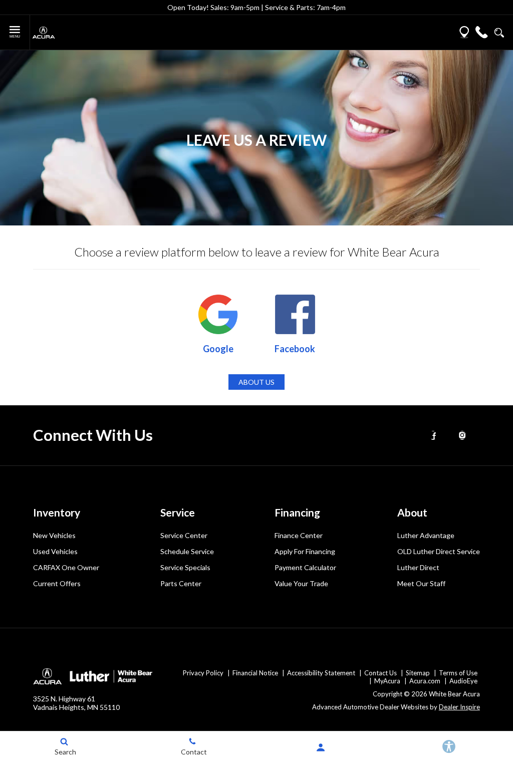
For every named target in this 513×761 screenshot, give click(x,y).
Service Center (183, 535)
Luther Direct (418, 567)
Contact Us (380, 673)
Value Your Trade (301, 583)
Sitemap (418, 673)
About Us (256, 382)
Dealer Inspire (459, 707)
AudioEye (463, 681)
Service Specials (185, 567)
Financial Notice (255, 673)
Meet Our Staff (421, 583)
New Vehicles (54, 535)
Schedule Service (187, 551)
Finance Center (299, 535)
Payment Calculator (305, 567)
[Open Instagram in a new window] (462, 435)
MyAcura (387, 681)
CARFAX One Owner (66, 567)
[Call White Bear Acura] (481, 32)
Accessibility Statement (321, 673)
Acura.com (424, 681)
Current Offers (57, 583)
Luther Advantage (425, 535)
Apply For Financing (305, 551)
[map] (464, 32)
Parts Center (180, 583)
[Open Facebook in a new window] (433, 435)
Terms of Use (458, 673)
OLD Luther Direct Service (438, 551)
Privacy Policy (203, 673)
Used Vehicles (55, 551)
